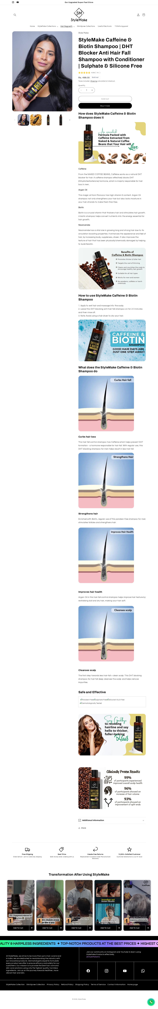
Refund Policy (67, 984)
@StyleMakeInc (93, 957)
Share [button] (83, 828)
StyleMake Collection (15, 984)
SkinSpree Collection (35, 984)
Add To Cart (18, 928)
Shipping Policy (82, 984)
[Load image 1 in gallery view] (23, 120)
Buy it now (105, 106)
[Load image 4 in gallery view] (60, 120)
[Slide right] (69, 120)
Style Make (82, 999)
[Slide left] (14, 120)
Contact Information (116, 984)
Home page (132, 984)
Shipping (93, 81)
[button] (15, 14)
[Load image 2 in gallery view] (36, 120)
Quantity (81, 85)
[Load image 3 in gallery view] (48, 120)
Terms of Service (98, 984)
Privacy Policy (53, 984)
